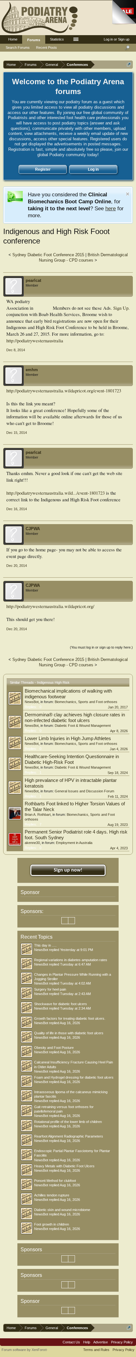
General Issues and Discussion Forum (84, 791)
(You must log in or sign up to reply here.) (101, 647)
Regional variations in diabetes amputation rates (70, 960)
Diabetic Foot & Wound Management (83, 725)
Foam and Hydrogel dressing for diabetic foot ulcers (74, 1077)
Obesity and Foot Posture (54, 1047)
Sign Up (120, 308)
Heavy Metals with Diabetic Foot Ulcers (64, 1166)
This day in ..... (45, 945)
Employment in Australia (74, 843)
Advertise (100, 1342)
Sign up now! (68, 870)
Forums (33, 40)
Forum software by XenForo (24, 1350)
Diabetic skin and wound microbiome (62, 1210)
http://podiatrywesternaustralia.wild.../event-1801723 (55, 493)
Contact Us (71, 1342)
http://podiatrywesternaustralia (34, 341)
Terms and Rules (96, 1350)
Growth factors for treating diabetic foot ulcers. (69, 1018)
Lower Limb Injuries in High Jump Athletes (68, 738)
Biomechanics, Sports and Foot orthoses (86, 702)
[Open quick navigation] (129, 64)
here (110, 208)
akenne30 (32, 843)
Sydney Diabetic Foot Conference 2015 (48, 254)
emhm (32, 369)
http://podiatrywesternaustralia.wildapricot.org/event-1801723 (63, 391)
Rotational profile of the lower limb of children (68, 1122)
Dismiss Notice (127, 194)
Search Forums (18, 47)
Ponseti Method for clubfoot (55, 1181)
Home (12, 39)
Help (86, 1342)
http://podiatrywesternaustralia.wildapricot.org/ (50, 606)
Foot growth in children (51, 1224)
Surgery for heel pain (50, 989)
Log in (93, 169)
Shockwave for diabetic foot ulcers (60, 1004)
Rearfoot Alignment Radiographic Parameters (68, 1136)
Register (43, 169)
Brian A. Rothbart (38, 814)
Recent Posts (46, 47)
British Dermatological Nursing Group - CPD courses (83, 257)
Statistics (57, 39)
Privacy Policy (122, 1342)
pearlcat (33, 280)
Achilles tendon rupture (51, 1195)
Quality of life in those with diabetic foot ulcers (68, 1033)
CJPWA (33, 528)
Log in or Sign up (116, 39)
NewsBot (32, 702)
